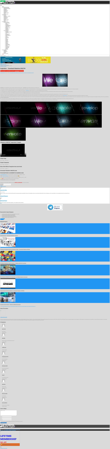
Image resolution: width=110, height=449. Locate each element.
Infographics (6, 10)
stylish (29, 306)
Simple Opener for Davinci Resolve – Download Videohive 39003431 (12, 290)
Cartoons (7, 32)
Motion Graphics (6, 22)
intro (18, 306)
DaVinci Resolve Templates (8, 430)
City (6, 33)
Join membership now (3, 174)
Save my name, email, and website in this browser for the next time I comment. (12, 421)
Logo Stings (5, 11)
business (6, 306)
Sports (7, 45)
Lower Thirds (7, 26)
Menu (1, 5)
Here (2, 178)
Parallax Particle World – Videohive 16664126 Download (10, 304)
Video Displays (6, 53)
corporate (11, 306)
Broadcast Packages (7, 8)
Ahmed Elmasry (4, 196)
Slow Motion (7, 44)
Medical (7, 39)
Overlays (7, 28)
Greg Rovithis (3, 190)
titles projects (65, 95)
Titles (5, 13)
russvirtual (27, 90)
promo (21, 306)
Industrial (7, 37)
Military (7, 40)
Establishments (8, 35)
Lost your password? (3, 186)
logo (19, 306)
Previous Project (2, 218)
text (30, 306)
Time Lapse (7, 47)
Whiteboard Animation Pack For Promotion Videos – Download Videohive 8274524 (15, 249)
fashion (14, 306)
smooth (27, 306)
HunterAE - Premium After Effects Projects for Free (12, 429)
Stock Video (4, 21)
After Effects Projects (5, 7)
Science (7, 43)
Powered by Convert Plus (3, 448)
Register (1, 185)
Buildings (7, 31)
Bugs (6, 23)
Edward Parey (3, 200)
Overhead (7, 41)
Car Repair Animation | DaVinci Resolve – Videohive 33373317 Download (13, 263)
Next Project (2, 219)
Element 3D (5, 9)
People (7, 42)
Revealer (7, 29)
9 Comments (11, 72)
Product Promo (6, 12)
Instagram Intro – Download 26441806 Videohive (9, 235)
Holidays (7, 36)
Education (7, 34)
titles (33, 306)
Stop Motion (7, 46)
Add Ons (5, 15)
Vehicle (7, 48)
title (32, 306)
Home (3, 6)
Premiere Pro (4, 14)
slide (25, 306)
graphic (16, 306)
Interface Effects (8, 25)
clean (8, 306)
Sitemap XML (14, 430)
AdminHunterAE (2, 72)
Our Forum (1, 430)
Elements (7, 24)
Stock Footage (6, 30)
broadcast (3, 306)
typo (34, 306)
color (9, 306)
